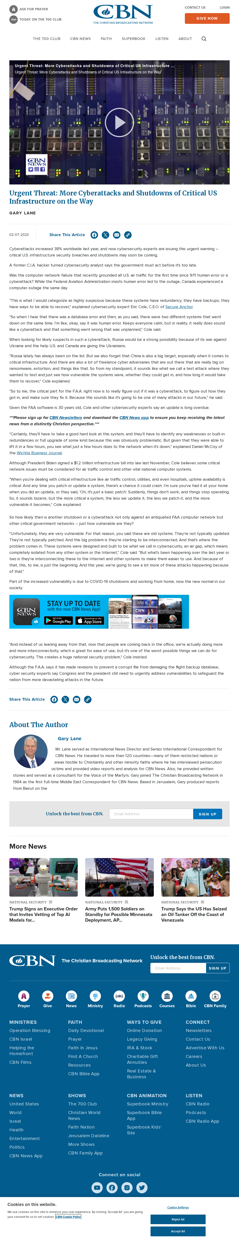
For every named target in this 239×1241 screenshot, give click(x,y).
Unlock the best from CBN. (74, 813)
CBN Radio (198, 1104)
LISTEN (162, 38)
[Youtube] (97, 1187)
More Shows (81, 1144)
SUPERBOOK (134, 38)
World (15, 1112)
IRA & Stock (139, 1048)
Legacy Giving (142, 1039)
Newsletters (199, 1030)
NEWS (16, 1095)
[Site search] (204, 41)
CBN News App (25, 1156)
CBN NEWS (80, 38)
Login (225, 7)
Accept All (178, 1231)
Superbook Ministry (147, 1104)
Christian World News (84, 1115)
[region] (119, 1219)
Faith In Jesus (83, 1048)
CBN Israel (20, 1039)
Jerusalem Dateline (88, 1136)
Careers (194, 1056)
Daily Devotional (86, 1030)
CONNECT (198, 1022)
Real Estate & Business (141, 1074)
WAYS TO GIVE (144, 1022)
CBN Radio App (202, 1121)
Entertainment (24, 1138)
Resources (79, 1065)
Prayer (75, 1039)
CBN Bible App (84, 1074)
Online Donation (144, 1030)
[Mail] (116, 235)
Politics (17, 1147)
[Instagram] (127, 1187)
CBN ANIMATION (147, 1095)
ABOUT (185, 38)
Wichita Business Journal (39, 452)
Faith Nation (81, 1127)
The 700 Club (46, 38)
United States (24, 1104)
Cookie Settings (178, 1207)
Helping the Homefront (21, 1051)
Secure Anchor (179, 306)
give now (207, 18)
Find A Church (83, 1056)
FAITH (106, 38)
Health (16, 1130)
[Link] (128, 235)
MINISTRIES (23, 1022)
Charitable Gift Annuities (142, 1059)
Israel (15, 1121)
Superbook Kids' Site (144, 1130)
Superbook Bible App (144, 1115)
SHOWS (77, 1095)
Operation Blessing (29, 1030)
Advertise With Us (205, 1048)
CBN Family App (85, 1153)
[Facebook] (94, 235)
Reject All (178, 1219)
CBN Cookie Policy (68, 1217)
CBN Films (20, 1062)
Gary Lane (22, 213)
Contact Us (195, 7)
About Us (196, 1065)
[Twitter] (105, 235)
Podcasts (196, 1112)
